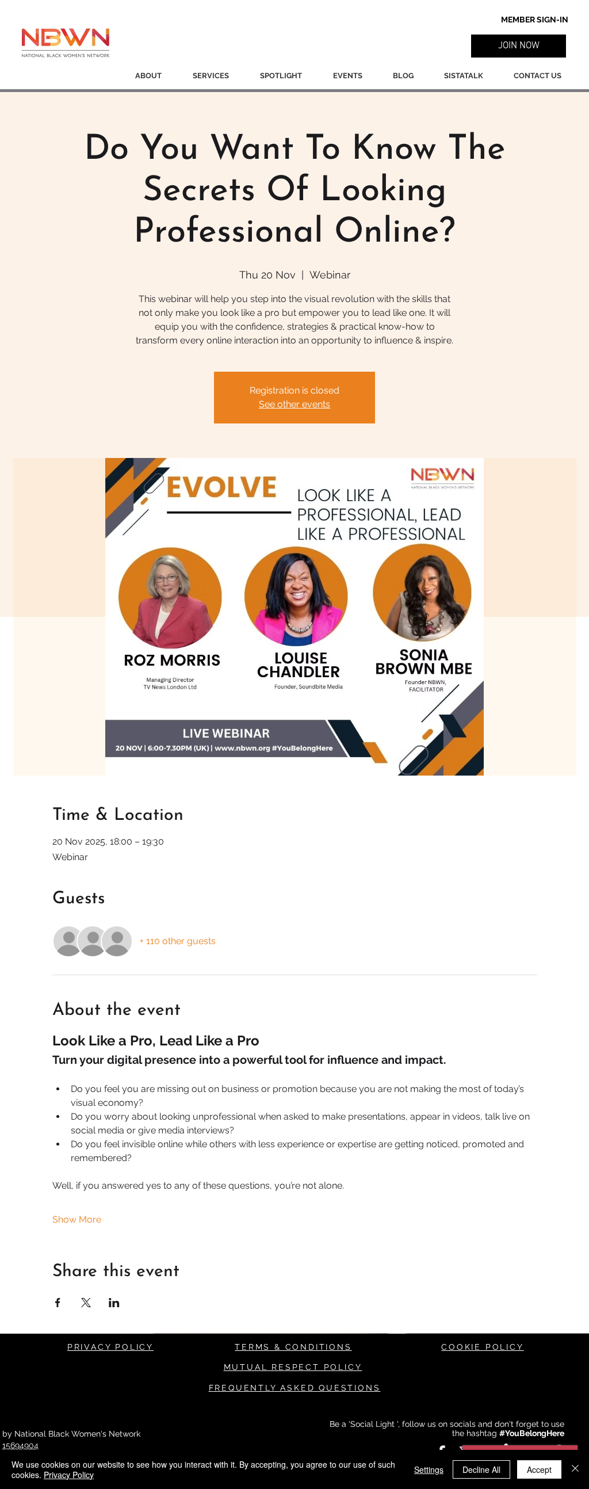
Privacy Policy (69, 1474)
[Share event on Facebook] (57, 1302)
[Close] (575, 1469)
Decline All (481, 1469)
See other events (294, 404)
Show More (76, 1219)
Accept (539, 1469)
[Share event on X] (86, 1302)
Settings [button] (428, 1469)
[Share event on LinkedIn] (114, 1302)
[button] (518, 46)
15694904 (20, 1445)
